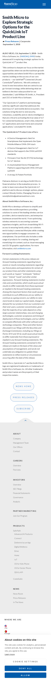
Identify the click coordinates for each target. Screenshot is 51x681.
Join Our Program (20, 516)
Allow (25, 675)
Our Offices (18, 447)
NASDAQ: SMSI (28, 56)
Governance (18, 497)
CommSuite (18, 579)
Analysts (16, 501)
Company (17, 438)
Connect (18, 538)
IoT (15, 559)
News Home (23, 386)
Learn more (10, 654)
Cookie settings (25, 661)
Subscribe (24, 409)
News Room (18, 594)
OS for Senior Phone (22, 568)
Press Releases (23, 397)
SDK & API (18, 572)
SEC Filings (17, 489)
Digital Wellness (20, 547)
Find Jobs (17, 470)
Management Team (21, 443)
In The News (18, 602)
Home (16, 555)
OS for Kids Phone (21, 564)
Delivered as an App (22, 542)
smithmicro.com (24, 248)
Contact (16, 451)
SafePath (17, 531)
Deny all (25, 668)
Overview (17, 465)
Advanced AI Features (23, 534)
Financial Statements (21, 493)
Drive (16, 551)
